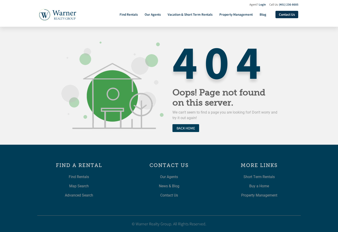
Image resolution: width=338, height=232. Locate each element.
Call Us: (283, 4)
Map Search (79, 185)
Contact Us (287, 14)
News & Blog (169, 185)
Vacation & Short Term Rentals (190, 14)
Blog (263, 14)
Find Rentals (129, 14)
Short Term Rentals (259, 176)
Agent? (257, 4)
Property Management (236, 14)
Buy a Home (259, 185)
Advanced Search (79, 195)
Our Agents (153, 14)
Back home (186, 128)
